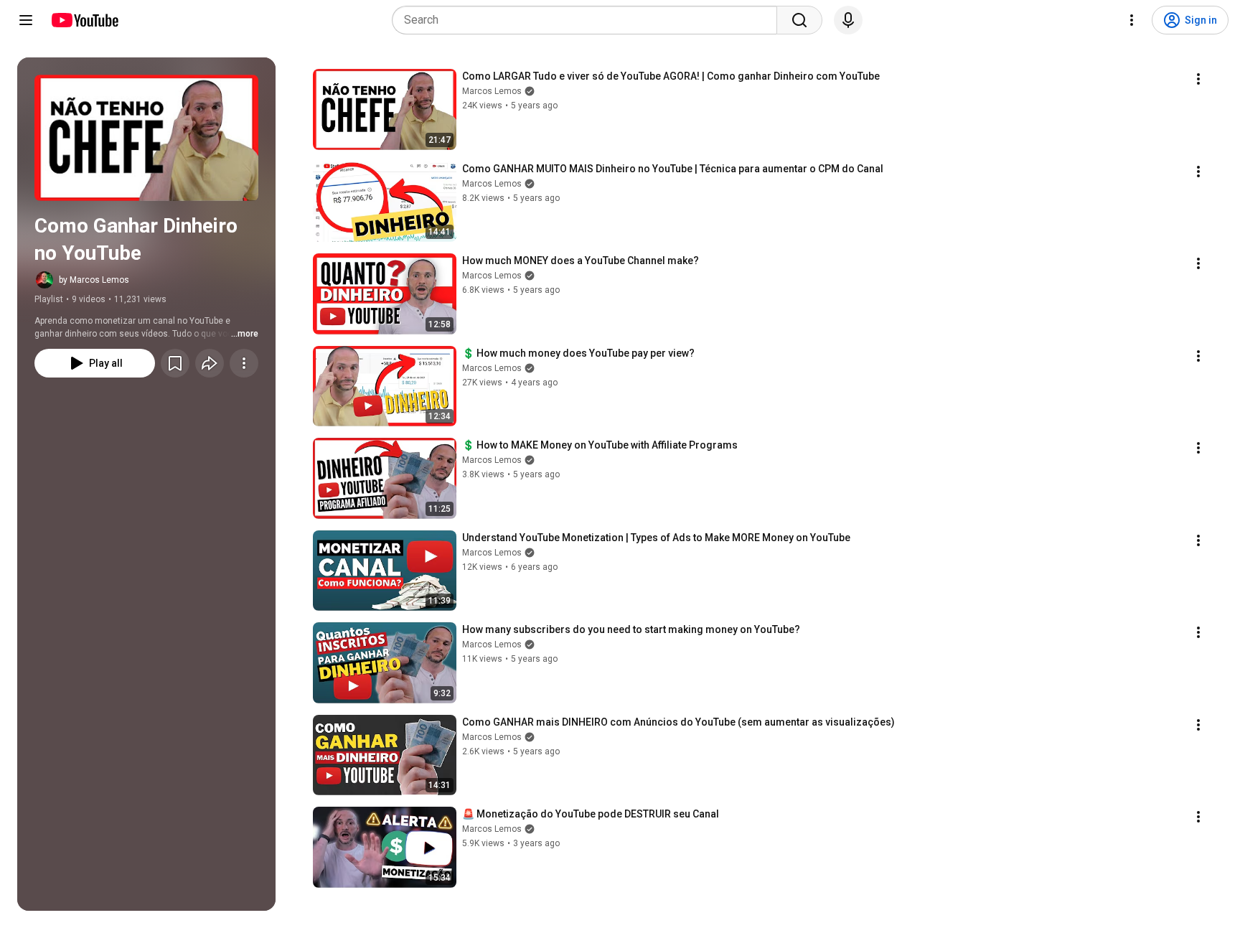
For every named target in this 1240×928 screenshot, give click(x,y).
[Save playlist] (175, 363)
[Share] (209, 363)
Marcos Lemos (492, 91)
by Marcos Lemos (94, 280)
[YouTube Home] (84, 20)
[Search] (799, 20)
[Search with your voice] (848, 20)
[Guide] (25, 20)
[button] (146, 138)
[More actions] (244, 363)
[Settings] (1131, 20)
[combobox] (589, 20)
